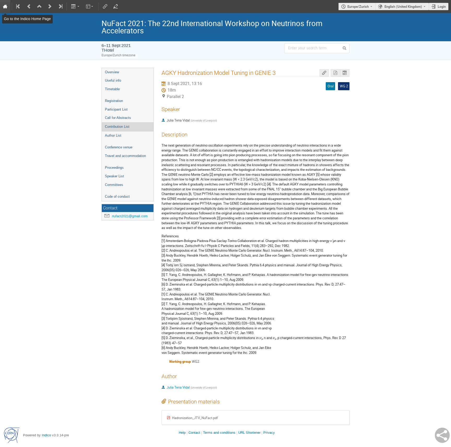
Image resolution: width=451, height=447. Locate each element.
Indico (46, 435)
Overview (112, 72)
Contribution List (117, 127)
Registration (114, 101)
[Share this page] (442, 435)
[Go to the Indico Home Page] (5, 6)
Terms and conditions (219, 432)
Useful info (113, 80)
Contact (194, 432)
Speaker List (114, 176)
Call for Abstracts (118, 118)
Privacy (269, 432)
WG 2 (344, 86)
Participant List (116, 109)
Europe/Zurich (358, 6)
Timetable (112, 89)
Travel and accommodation (125, 156)
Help (182, 432)
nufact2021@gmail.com (130, 216)
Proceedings (114, 168)
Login (442, 6)
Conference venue (118, 147)
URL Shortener (249, 432)
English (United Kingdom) (403, 6)
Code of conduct (117, 196)
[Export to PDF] (335, 73)
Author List (113, 135)
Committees (114, 185)
